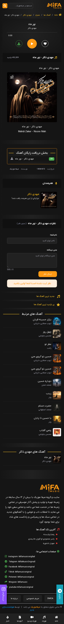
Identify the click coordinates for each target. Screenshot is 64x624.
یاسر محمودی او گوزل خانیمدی (41, 539)
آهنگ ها (47, 15)
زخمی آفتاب (45, 430)
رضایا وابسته (49, 534)
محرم (37, 15)
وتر (50, 397)
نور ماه (47, 457)
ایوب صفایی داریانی (42, 323)
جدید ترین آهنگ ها (45, 296)
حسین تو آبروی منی (41, 356)
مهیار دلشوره (49, 543)
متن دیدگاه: (52, 250)
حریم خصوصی (32, 598)
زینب (48, 393)
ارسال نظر (47, 274)
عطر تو (48, 344)
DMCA (50, 598)
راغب (49, 348)
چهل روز (47, 332)
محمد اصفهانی (44, 409)
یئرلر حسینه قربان (42, 319)
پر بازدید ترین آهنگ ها (44, 304)
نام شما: (53, 235)
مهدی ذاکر (27, 15)
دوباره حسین (44, 381)
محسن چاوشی (45, 335)
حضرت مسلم (44, 405)
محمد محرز (46, 385)
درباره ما (14, 598)
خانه (56, 15)
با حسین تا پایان (42, 418)
